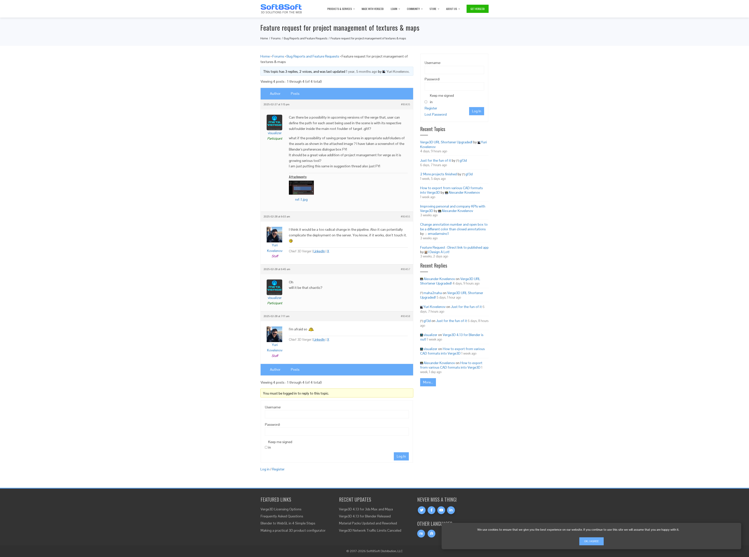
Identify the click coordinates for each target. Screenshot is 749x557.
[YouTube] (441, 510)
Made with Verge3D (373, 9)
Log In (401, 456)
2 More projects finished (438, 174)
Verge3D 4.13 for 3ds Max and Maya (366, 509)
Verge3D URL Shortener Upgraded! (446, 142)
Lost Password (436, 114)
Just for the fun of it (435, 160)
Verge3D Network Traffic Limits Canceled (370, 530)
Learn (394, 9)
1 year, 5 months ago (361, 71)
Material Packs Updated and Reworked (368, 523)
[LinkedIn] (451, 510)
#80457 (405, 269)
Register (278, 469)
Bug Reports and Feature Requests (313, 56)
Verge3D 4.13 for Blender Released (365, 516)
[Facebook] (431, 510)
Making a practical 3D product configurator (293, 530)
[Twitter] (422, 510)
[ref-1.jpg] (301, 188)
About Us (451, 9)
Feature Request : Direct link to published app (454, 247)
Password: (272, 424)
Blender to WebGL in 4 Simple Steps (288, 523)
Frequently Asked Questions (282, 516)
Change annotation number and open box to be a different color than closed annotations (454, 226)
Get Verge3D (477, 9)
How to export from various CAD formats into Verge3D (452, 351)
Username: (273, 407)
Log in (265, 469)
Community (413, 9)
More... (428, 382)
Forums (278, 56)
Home (265, 56)
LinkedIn (319, 251)
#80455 (405, 216)
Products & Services (339, 9)
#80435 (405, 104)
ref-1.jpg (301, 199)
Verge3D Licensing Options (281, 509)
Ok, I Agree (591, 541)
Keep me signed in (280, 445)
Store (433, 9)
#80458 (405, 316)
